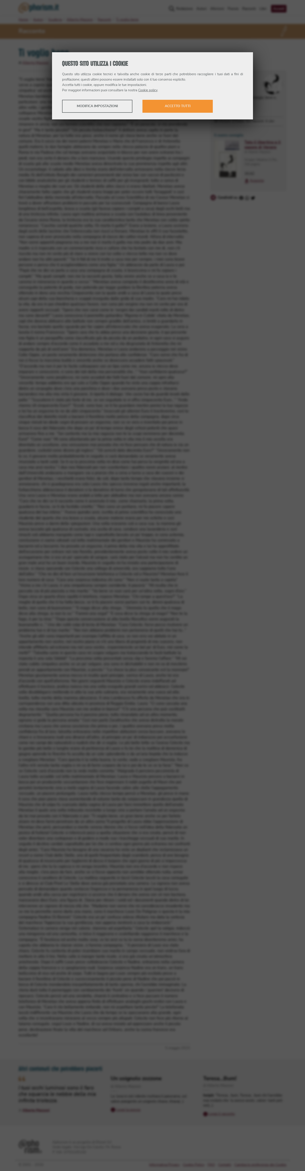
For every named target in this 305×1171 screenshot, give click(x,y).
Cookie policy (147, 90)
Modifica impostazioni (97, 106)
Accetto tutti (177, 106)
